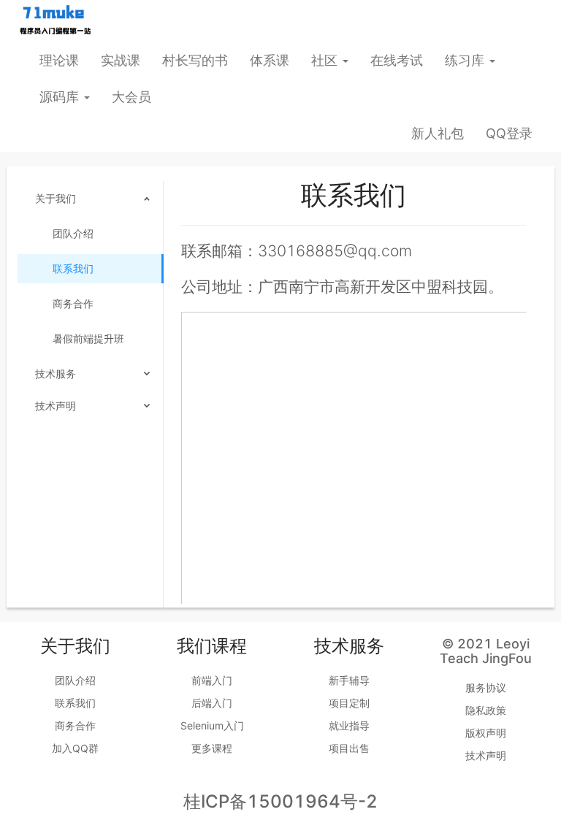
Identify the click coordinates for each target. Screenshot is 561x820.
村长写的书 (195, 60)
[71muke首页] (55, 20)
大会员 (131, 96)
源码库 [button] (61, 96)
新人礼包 (437, 133)
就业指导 (349, 725)
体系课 (269, 60)
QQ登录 (509, 133)
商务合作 (73, 303)
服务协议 (485, 687)
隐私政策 (485, 710)
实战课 (120, 60)
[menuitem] (90, 270)
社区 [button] (326, 60)
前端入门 (211, 680)
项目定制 (349, 703)
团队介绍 (73, 233)
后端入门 (211, 703)
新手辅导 (349, 680)
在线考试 (396, 60)
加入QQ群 (75, 748)
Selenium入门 (212, 725)
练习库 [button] (466, 60)
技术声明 (485, 755)
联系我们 (73, 268)
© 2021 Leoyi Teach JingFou (486, 651)
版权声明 (485, 733)
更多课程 (211, 748)
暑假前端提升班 (88, 338)
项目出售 (349, 748)
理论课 (59, 60)
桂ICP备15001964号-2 (280, 801)
